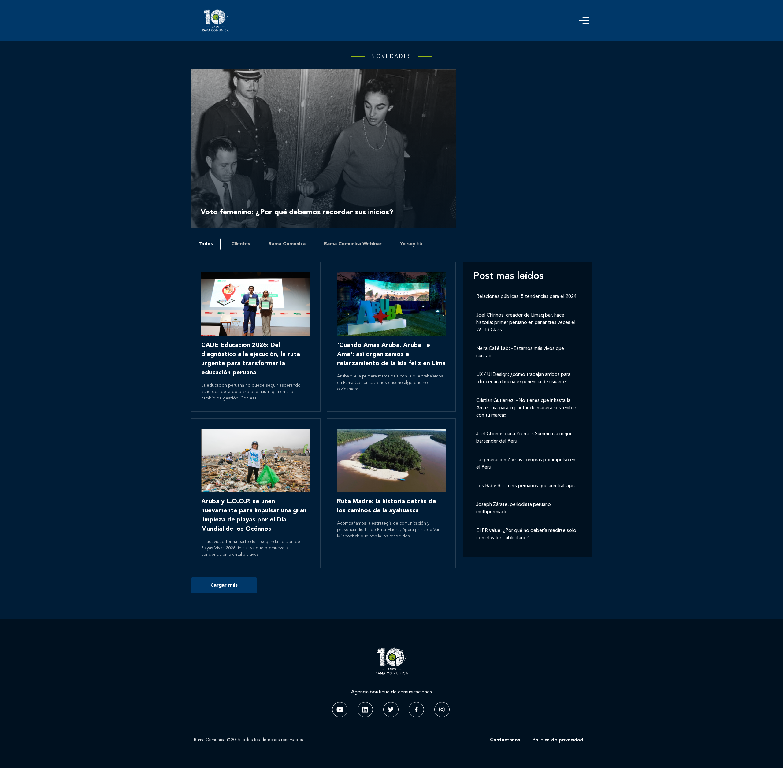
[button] (584, 20)
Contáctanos (505, 740)
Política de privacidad (558, 740)
